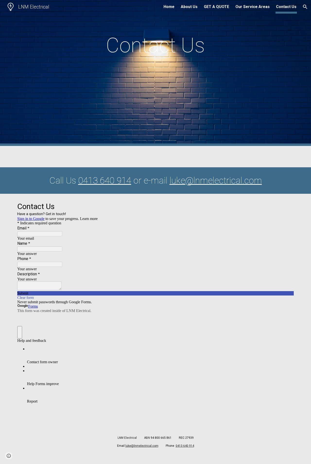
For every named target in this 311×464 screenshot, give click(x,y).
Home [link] (169, 6)
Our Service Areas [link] (252, 6)
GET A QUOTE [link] (216, 6)
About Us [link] (189, 6)
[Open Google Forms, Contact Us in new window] (286, 206)
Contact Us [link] (286, 6)
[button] (305, 7)
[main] (155, 45)
